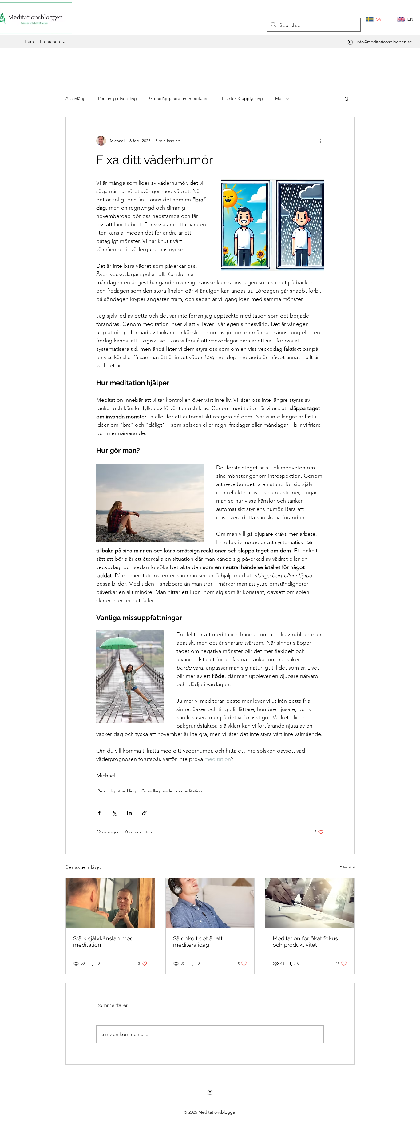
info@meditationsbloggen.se (384, 42)
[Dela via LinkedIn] (129, 813)
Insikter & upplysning (242, 98)
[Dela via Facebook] (99, 813)
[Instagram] (350, 42)
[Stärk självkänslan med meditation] (110, 903)
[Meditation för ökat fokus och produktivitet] (309, 903)
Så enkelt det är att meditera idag (198, 941)
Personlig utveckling (117, 98)
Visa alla (347, 866)
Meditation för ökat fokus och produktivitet (305, 941)
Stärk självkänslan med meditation (103, 941)
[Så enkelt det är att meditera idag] (210, 903)
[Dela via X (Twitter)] (114, 813)
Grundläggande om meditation (179, 98)
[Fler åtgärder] (320, 140)
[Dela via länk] (144, 813)
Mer (279, 98)
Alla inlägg (75, 98)
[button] (347, 98)
